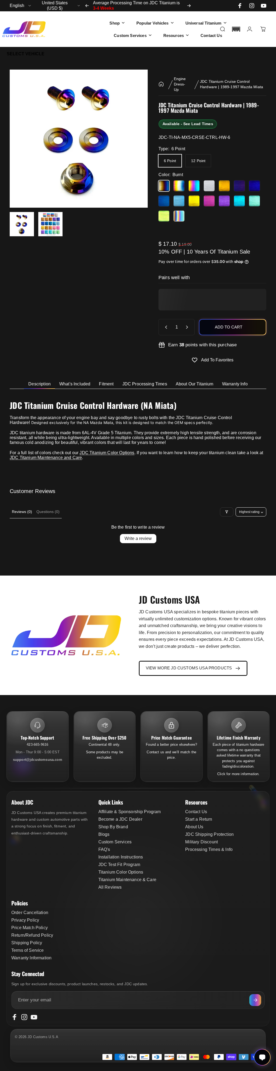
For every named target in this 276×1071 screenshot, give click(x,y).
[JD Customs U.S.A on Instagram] (251, 5)
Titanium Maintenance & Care (127, 879)
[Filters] (226, 511)
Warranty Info (235, 384)
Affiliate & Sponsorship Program (129, 811)
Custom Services (115, 842)
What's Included (74, 384)
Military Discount (201, 842)
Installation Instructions (120, 857)
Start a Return (198, 819)
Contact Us (196, 811)
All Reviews (110, 887)
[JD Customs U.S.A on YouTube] (263, 5)
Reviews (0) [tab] (22, 511)
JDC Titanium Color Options (107, 452)
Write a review (138, 538)
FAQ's (104, 849)
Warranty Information (31, 958)
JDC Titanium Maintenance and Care (46, 457)
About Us (194, 826)
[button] (236, 29)
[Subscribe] (255, 1000)
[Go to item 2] (50, 224)
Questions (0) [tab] (48, 511)
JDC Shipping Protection (209, 834)
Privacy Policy (25, 920)
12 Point (198, 161)
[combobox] (21, 5)
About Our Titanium (194, 384)
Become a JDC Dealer (120, 819)
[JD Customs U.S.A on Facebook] (240, 5)
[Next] (189, 5)
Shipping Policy (26, 942)
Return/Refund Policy (32, 935)
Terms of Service (27, 950)
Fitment (106, 384)
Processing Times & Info (209, 849)
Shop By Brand (113, 826)
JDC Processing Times (144, 384)
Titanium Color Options (120, 872)
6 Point (170, 161)
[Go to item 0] (22, 224)
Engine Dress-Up (180, 84)
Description (39, 384)
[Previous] (87, 5)
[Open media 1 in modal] (79, 139)
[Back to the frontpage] (161, 84)
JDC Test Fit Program (119, 864)
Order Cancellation (29, 912)
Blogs (104, 834)
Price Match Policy (29, 927)
